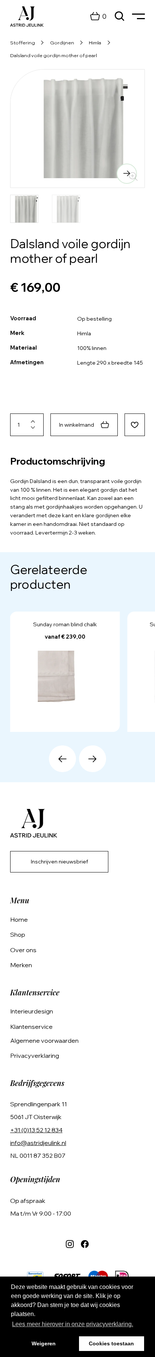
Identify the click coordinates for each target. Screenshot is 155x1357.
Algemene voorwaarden (44, 1040)
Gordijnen (62, 42)
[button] (28, 174)
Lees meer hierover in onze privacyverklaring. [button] (72, 1324)
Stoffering (22, 42)
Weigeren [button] (44, 1343)
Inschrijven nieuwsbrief (59, 861)
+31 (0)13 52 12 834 (36, 1130)
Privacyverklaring (34, 1055)
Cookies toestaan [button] (111, 1343)
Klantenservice (31, 1026)
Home (19, 919)
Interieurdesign (31, 1011)
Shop (17, 934)
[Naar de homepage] (27, 16)
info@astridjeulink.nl (38, 1142)
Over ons (23, 950)
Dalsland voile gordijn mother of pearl (53, 55)
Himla (95, 42)
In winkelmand (76, 424)
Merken (21, 965)
